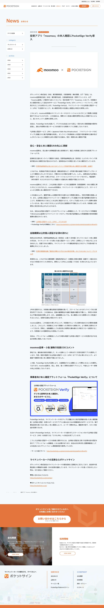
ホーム (7, 492)
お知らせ (15, 492)
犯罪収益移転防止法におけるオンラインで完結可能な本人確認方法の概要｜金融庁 (64, 166)
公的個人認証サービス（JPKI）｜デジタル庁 (51, 222)
